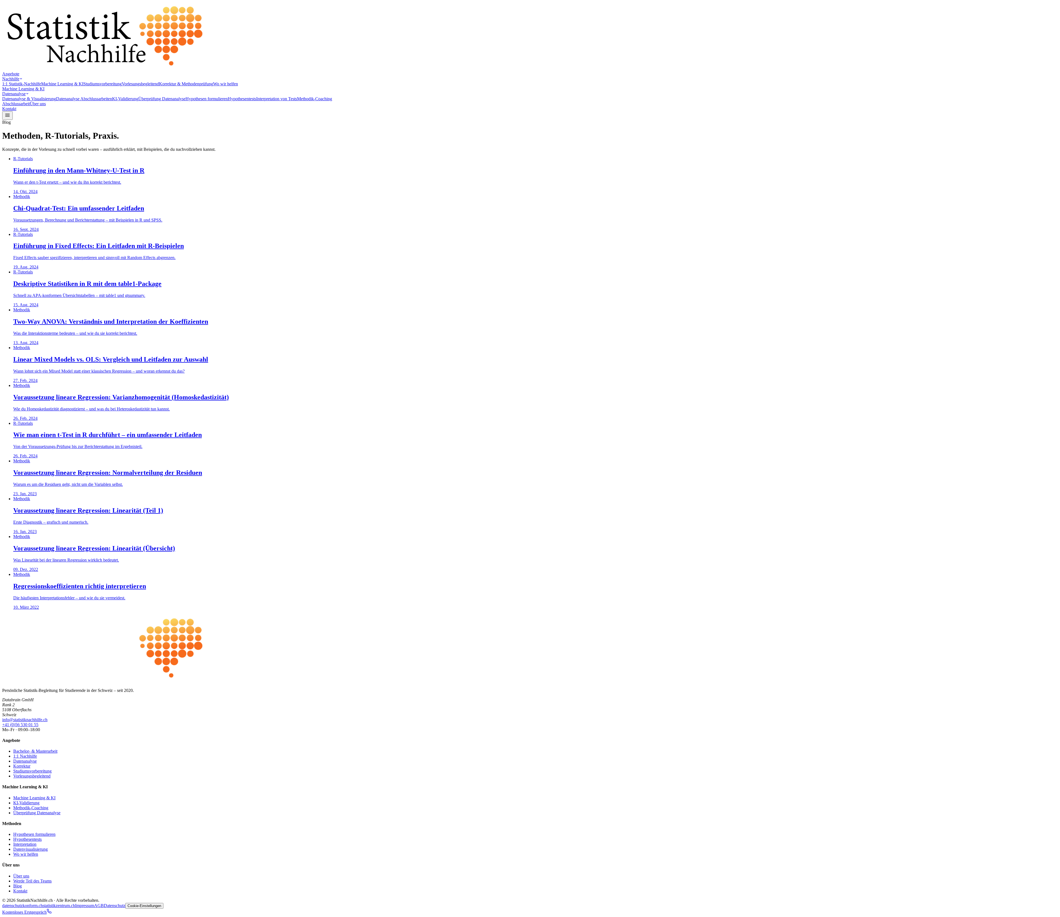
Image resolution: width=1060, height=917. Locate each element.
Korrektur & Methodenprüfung (186, 83)
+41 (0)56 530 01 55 (20, 724)
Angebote (10, 74)
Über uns (38, 103)
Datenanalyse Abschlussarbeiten (84, 98)
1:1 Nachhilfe (25, 756)
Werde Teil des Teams (32, 881)
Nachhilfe (10, 79)
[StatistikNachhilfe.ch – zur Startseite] (104, 69)
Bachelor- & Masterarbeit (35, 751)
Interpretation (24, 844)
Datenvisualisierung (30, 849)
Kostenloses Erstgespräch (24, 912)
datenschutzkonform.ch (22, 905)
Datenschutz (114, 905)
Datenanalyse (14, 93)
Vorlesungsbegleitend (140, 83)
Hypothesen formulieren (207, 98)
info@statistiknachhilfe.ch (24, 719)
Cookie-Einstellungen (144, 906)
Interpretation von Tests (276, 98)
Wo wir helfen (225, 83)
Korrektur (21, 766)
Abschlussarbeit (16, 103)
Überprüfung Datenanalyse (162, 98)
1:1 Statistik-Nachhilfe (21, 83)
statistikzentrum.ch (59, 905)
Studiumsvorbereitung (102, 83)
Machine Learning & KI (62, 83)
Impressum (84, 905)
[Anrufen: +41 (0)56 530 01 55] (49, 912)
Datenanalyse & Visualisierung (29, 98)
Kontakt (9, 108)
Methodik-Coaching (314, 98)
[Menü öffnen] (7, 115)
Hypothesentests (242, 98)
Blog (17, 886)
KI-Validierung (125, 98)
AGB (99, 905)
